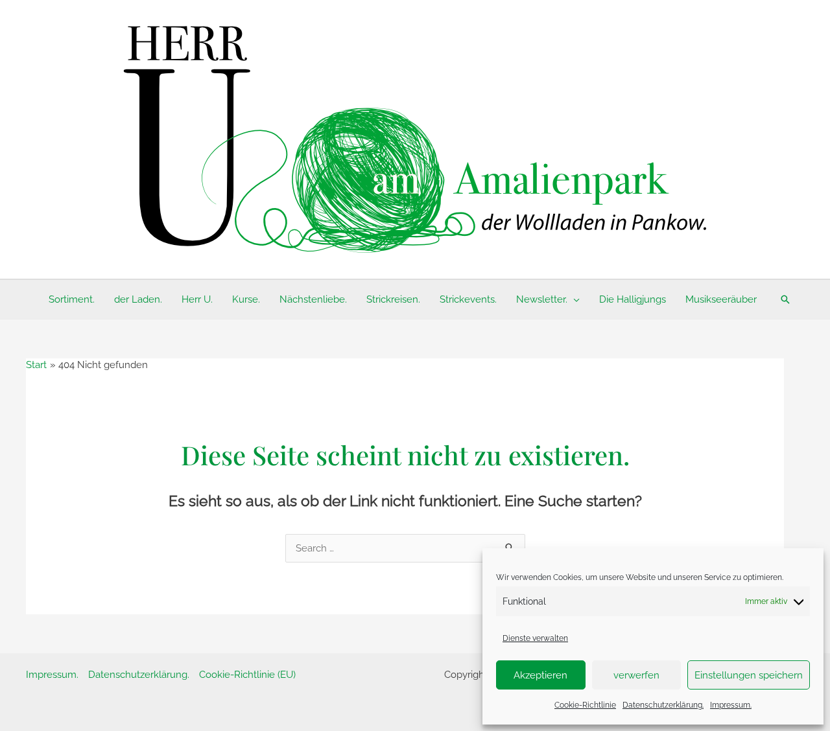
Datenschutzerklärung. (663, 705)
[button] (573, 299)
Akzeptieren (540, 675)
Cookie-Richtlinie (585, 705)
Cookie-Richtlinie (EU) (247, 674)
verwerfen (636, 675)
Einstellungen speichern (748, 675)
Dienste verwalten (535, 638)
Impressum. (731, 705)
